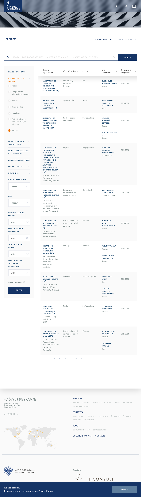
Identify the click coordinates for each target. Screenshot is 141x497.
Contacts (100, 435)
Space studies (17, 107)
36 (76, 358)
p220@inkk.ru (11, 414)
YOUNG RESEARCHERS (126, 38)
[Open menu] (134, 6)
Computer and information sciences (20, 92)
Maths (14, 86)
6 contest (103, 416)
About (76, 425)
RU (117, 6)
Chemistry (16, 113)
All (131, 358)
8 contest (127, 416)
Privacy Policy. (45, 491)
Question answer (82, 435)
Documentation (100, 429)
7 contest (115, 416)
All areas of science (81, 406)
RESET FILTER (15, 282)
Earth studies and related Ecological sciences (19, 121)
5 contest (92, 416)
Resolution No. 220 (81, 429)
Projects (77, 398)
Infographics (78, 416)
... (71, 358)
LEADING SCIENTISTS (103, 38)
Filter (19, 290)
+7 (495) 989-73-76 (20, 399)
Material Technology (102, 402)
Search (127, 57)
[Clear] (114, 57)
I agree (124, 489)
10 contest (89, 419)
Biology (15, 130)
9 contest (77, 419)
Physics (15, 100)
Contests (78, 411)
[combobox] (19, 186)
